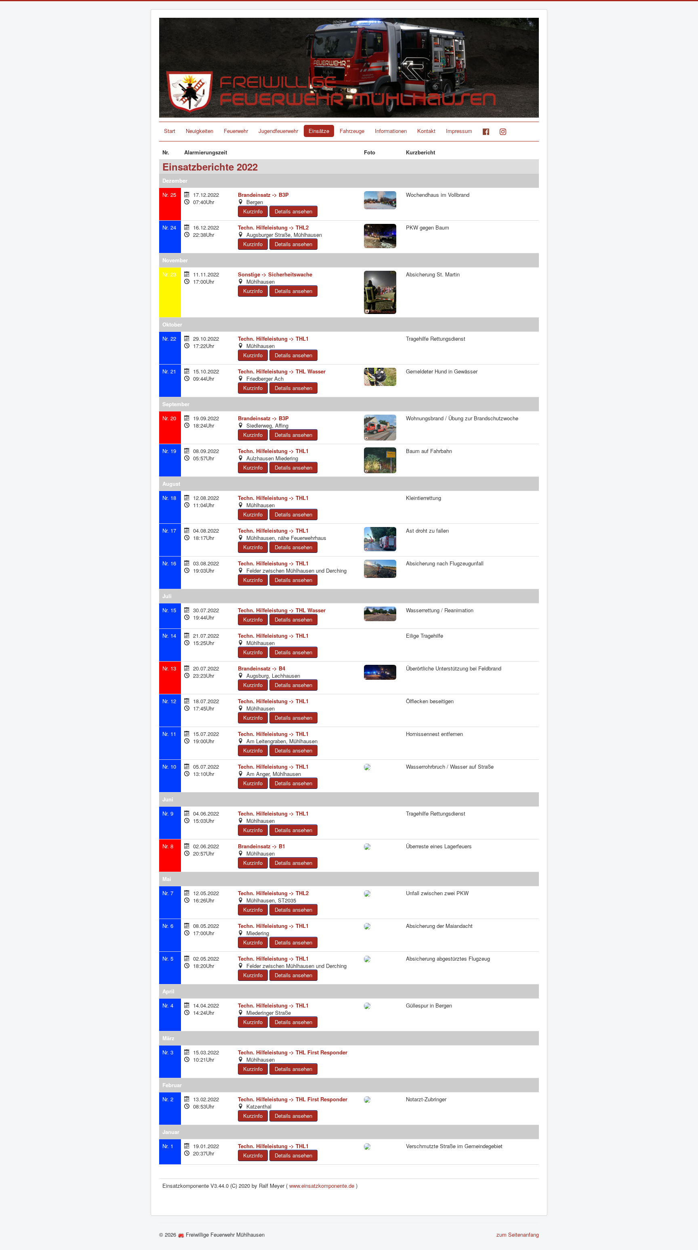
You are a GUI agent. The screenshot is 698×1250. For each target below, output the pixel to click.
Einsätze (319, 131)
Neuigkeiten (199, 131)
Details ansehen (293, 211)
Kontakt (426, 131)
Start (169, 131)
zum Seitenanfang (517, 1234)
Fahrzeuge (352, 131)
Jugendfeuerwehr (278, 131)
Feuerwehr (236, 131)
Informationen (391, 131)
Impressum (459, 131)
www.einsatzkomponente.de (321, 1185)
